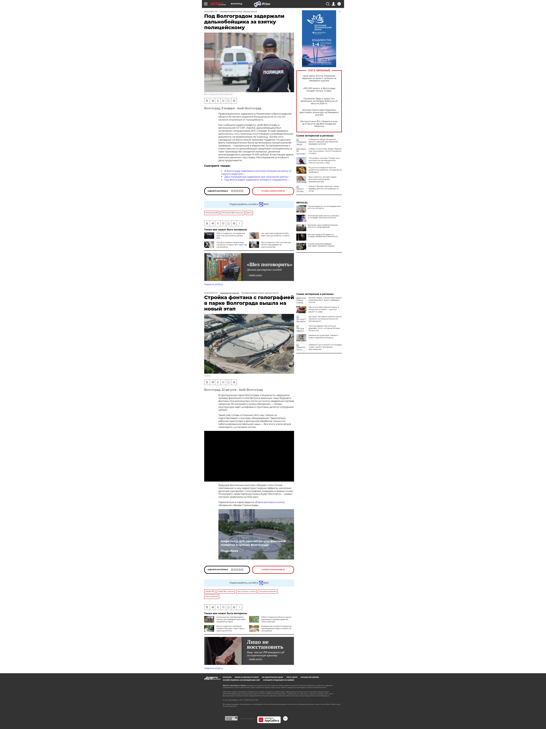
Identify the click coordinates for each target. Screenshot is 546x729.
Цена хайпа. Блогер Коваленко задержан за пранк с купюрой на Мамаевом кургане (319, 78)
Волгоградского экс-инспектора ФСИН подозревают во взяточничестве (276, 244)
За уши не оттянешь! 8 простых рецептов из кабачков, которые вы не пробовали (325, 169)
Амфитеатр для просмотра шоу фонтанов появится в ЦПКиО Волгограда (253, 543)
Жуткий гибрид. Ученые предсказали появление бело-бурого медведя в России (325, 300)
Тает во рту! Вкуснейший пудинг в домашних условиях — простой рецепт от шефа (324, 309)
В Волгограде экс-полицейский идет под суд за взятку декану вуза (230, 235)
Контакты (227, 677)
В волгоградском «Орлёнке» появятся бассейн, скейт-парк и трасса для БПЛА (230, 628)
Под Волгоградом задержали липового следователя (255, 179)
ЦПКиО (207, 375)
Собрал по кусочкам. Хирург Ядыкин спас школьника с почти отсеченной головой (325, 151)
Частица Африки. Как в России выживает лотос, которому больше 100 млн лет (324, 328)
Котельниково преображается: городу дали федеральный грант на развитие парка (231, 619)
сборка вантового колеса (270, 502)
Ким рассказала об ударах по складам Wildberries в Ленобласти (323, 235)
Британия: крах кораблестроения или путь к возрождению (323, 226)
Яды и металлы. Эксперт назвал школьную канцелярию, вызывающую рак (323, 179)
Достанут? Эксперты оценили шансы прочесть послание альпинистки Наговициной (325, 318)
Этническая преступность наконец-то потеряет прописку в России (323, 217)
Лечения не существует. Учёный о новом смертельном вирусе (323, 336)
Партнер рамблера (247, 718)
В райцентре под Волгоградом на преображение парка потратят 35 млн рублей (276, 628)
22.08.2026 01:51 (211, 293)
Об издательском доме (272, 677)
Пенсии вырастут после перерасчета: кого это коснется (324, 207)
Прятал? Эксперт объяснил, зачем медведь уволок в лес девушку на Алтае (324, 188)
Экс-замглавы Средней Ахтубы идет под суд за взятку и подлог (275, 234)
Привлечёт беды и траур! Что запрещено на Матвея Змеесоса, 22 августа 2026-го (319, 101)
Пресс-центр (291, 677)
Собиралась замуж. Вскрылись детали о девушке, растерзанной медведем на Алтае (323, 141)
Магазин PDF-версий (310, 677)
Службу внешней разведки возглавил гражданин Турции (321, 245)
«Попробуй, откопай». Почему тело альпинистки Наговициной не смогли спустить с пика (324, 160)
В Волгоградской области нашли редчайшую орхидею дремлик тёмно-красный (276, 619)
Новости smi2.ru (213, 284)
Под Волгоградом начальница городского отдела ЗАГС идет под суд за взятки (231, 244)
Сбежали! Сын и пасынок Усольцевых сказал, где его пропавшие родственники (325, 347)
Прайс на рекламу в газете (247, 677)
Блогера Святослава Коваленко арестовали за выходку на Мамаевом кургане (319, 112)
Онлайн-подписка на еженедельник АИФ (241, 680)
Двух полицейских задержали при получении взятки (256, 176)
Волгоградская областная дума (218, 94)
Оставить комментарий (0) (273, 191)
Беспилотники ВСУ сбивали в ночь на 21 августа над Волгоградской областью (319, 124)
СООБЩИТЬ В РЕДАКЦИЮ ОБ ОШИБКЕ (278, 680)
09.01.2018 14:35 (210, 12)
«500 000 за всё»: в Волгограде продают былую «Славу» (319, 89)
